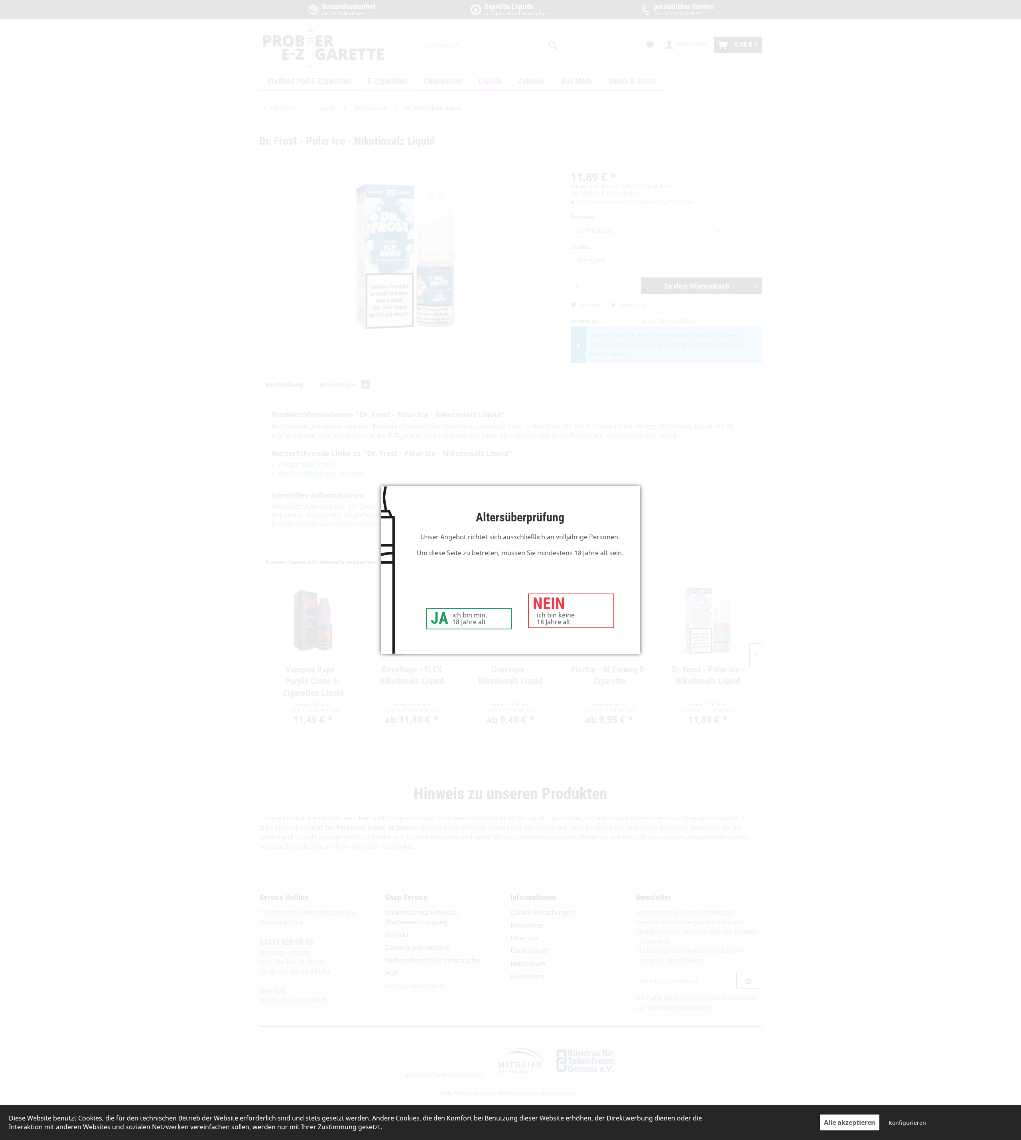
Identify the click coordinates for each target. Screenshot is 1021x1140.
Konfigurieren (907, 1122)
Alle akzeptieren (849, 1122)
